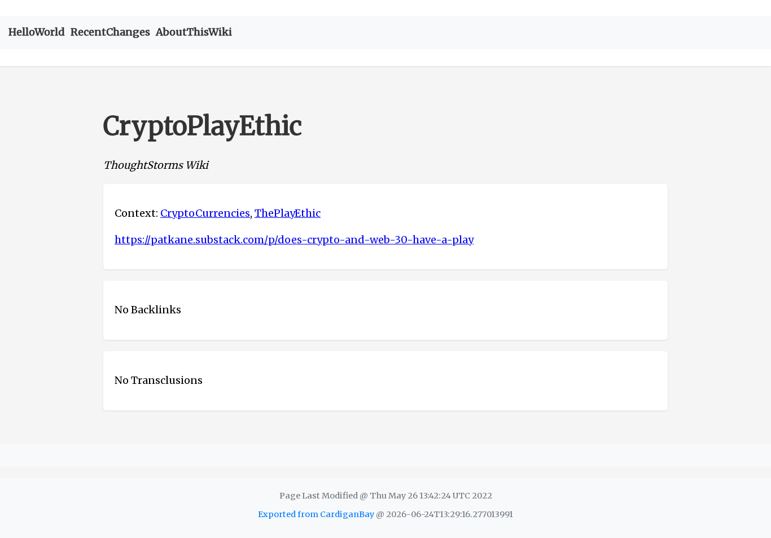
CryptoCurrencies (205, 213)
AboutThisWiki (194, 31)
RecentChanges (110, 31)
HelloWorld (36, 31)
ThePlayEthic (288, 213)
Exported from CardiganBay (316, 514)
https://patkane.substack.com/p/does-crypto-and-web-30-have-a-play (294, 239)
